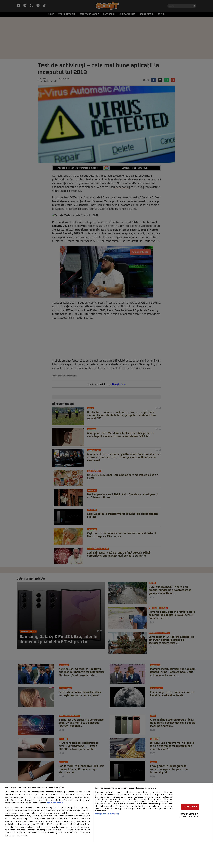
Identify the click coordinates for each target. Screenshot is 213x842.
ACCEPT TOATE (190, 807)
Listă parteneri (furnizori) (107, 814)
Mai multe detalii (55, 803)
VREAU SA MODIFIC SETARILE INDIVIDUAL (189, 815)
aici (24, 824)
